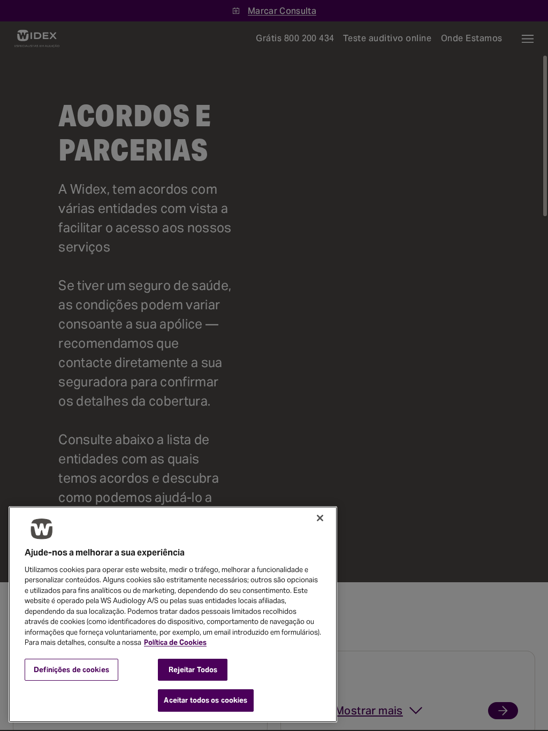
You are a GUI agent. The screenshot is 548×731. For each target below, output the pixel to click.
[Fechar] (320, 518)
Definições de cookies (71, 669)
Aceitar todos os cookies (205, 700)
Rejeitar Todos (193, 669)
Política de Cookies (175, 642)
